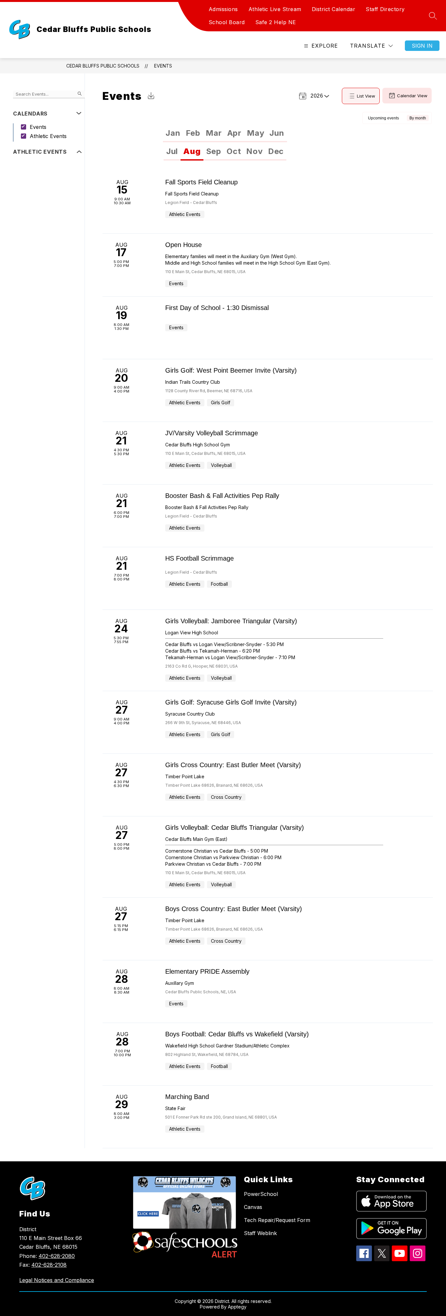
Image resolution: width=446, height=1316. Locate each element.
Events (163, 66)
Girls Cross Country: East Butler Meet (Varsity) (233, 765)
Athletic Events (48, 136)
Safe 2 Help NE (275, 22)
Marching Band (187, 1096)
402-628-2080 (57, 1256)
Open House (183, 244)
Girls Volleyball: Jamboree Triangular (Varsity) (231, 621)
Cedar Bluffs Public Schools (102, 66)
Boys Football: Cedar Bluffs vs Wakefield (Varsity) (237, 1034)
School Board (227, 22)
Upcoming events (383, 118)
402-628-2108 (49, 1265)
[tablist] (225, 133)
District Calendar (334, 9)
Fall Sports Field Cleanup (201, 182)
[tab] (173, 133)
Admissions (223, 9)
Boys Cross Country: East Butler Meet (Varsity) (233, 909)
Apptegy (237, 1306)
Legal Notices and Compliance (56, 1280)
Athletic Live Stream (274, 9)
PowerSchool (261, 1194)
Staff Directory (385, 9)
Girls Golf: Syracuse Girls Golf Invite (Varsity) (231, 702)
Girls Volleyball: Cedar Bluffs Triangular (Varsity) (234, 827)
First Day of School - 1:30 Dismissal (217, 307)
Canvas (253, 1207)
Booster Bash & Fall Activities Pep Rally (222, 495)
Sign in (422, 45)
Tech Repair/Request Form (277, 1220)
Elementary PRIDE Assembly (207, 971)
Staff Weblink (260, 1233)
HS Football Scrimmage (199, 558)
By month (417, 118)
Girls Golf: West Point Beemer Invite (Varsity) (231, 370)
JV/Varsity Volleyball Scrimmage (211, 433)
